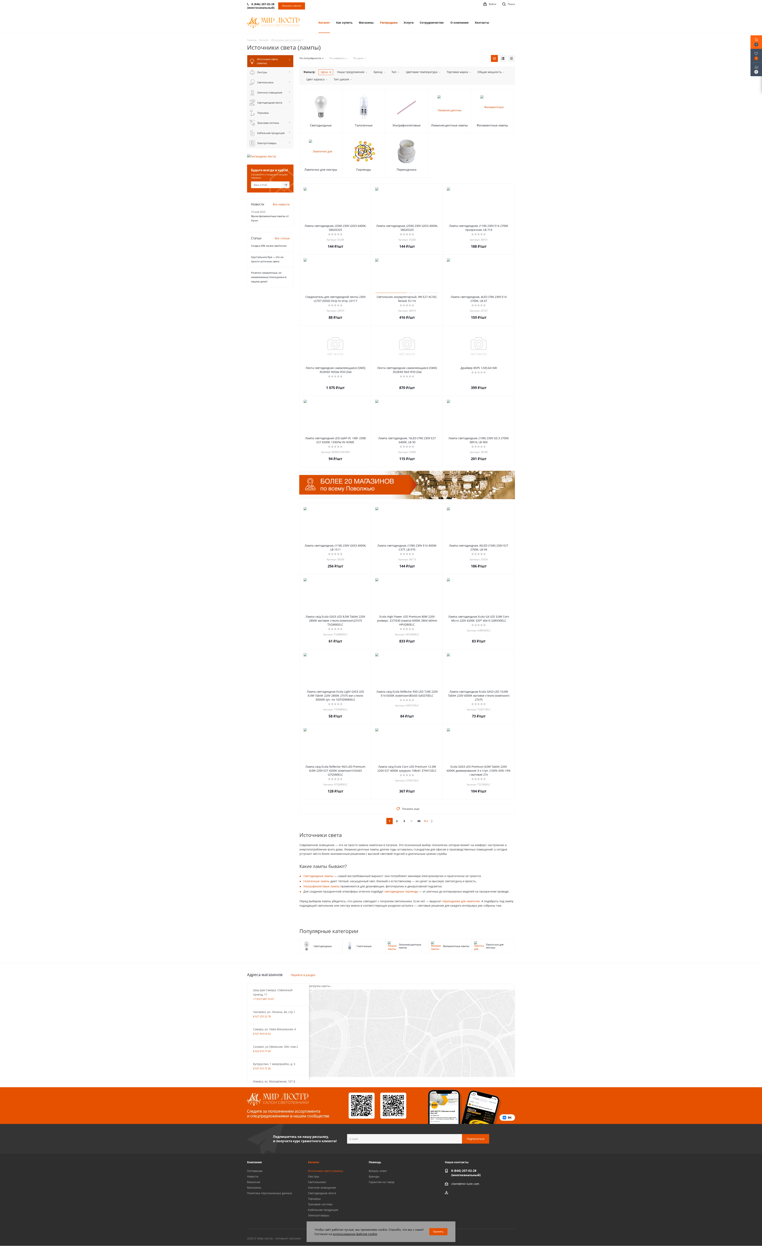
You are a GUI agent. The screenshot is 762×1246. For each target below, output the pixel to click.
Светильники (317, 1182)
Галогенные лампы (316, 881)
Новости (252, 1176)
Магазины (254, 1187)
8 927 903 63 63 (262, 1033)
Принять (438, 1231)
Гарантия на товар (381, 1182)
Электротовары (318, 1215)
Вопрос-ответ (378, 1171)
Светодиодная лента (322, 1193)
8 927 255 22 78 (262, 1016)
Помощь (375, 1162)
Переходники (407, 169)
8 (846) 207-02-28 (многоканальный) (466, 1173)
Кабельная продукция (323, 1210)
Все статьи (282, 238)
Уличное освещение (322, 1187)
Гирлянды (363, 169)
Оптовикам (254, 1171)
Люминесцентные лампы (449, 125)
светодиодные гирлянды (401, 891)
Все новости (281, 204)
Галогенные (363, 125)
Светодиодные (321, 125)
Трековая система (320, 1204)
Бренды (374, 1176)
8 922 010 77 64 (262, 1051)
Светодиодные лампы (318, 876)
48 (418, 821)
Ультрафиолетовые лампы (321, 886)
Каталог (313, 1162)
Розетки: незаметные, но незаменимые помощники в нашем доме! (268, 277)
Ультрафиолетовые (406, 125)
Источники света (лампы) (325, 1171)
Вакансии (253, 1182)
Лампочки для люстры (320, 169)
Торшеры (314, 1199)
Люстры (313, 1176)
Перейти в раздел (303, 975)
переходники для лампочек (461, 901)
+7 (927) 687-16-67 (263, 999)
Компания (254, 1162)
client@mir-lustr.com (465, 1184)
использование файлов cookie (355, 1234)
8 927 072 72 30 (262, 1068)
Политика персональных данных (269, 1193)
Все (426, 821)
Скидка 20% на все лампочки (269, 245)
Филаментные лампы (492, 125)
